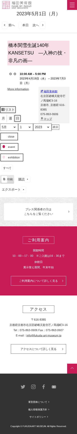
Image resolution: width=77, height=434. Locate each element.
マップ (48, 118)
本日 (25, 25)
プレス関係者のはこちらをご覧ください (38, 212)
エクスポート (11, 189)
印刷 (7, 181)
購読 (21, 179)
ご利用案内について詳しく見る (38, 280)
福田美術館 (50, 91)
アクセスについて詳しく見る (38, 349)
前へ (11, 25)
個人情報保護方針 (37, 409)
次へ (36, 25)
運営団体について (37, 402)
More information (18, 89)
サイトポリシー (37, 417)
